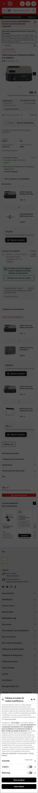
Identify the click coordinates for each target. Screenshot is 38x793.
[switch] (29, 767)
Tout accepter (19, 780)
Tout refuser (19, 786)
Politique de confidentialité (9, 753)
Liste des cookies (22, 753)
